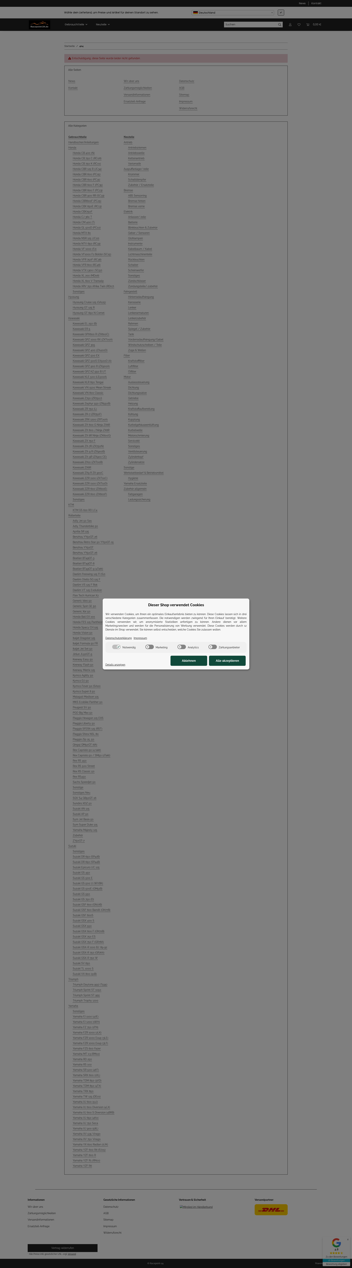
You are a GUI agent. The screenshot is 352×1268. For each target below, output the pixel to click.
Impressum (140, 638)
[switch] (116, 647)
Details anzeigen (115, 664)
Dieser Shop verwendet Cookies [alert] (176, 605)
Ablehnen (189, 660)
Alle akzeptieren (227, 660)
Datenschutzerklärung (118, 638)
